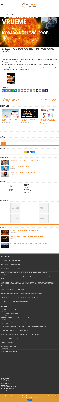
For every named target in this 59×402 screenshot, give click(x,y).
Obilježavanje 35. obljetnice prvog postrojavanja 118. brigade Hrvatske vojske (20, 297)
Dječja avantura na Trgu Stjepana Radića (11, 260)
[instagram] (33, 152)
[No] (57, 398)
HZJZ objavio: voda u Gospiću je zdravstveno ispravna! (14, 301)
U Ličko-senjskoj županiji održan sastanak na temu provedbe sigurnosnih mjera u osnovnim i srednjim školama (11, 101)
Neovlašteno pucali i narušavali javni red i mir (48, 99)
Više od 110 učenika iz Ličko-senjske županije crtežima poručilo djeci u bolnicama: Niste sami (48, 121)
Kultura (31, 53)
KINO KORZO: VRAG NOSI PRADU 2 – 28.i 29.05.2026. (22, 172)
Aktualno (9, 14)
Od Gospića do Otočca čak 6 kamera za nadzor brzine (14, 330)
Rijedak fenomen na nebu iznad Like (10, 338)
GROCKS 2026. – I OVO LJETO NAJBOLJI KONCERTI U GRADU (24, 230)
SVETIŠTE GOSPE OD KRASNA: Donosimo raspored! (15, 318)
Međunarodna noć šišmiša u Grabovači (10, 268)
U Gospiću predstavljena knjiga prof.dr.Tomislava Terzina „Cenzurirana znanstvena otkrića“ (23, 326)
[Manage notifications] (56, 395)
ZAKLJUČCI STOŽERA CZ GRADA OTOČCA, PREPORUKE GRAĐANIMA (20, 334)
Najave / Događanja (40, 53)
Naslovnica (3, 14)
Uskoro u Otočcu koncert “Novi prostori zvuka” (12, 289)
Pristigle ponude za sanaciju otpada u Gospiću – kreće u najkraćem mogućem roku (21, 293)
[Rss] (25, 152)
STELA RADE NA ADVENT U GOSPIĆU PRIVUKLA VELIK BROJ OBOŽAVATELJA (28, 243)
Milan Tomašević (6, 53)
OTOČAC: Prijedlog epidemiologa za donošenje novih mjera (16, 309)
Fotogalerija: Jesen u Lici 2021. (8, 346)
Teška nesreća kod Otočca (7, 342)
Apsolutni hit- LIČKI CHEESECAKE (9, 313)
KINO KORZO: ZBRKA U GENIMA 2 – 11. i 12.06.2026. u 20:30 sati (25, 160)
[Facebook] (28, 152)
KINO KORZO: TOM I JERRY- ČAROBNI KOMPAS (21, 166)
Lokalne (34, 53)
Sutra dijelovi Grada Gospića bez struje (10, 264)
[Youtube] (31, 152)
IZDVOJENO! (27, 53)
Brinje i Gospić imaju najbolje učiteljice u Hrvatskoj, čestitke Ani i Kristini (18, 322)
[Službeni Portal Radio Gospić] (29, 5)
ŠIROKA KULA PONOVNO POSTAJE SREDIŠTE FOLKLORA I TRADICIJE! (27, 236)
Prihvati (30, 399)
